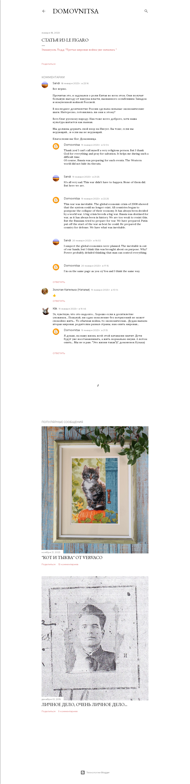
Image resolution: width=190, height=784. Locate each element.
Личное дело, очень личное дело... (84, 704)
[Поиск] (146, 10)
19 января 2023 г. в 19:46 (72, 308)
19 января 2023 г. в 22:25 (95, 198)
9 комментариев (68, 711)
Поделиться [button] (48, 63)
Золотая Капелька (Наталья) (71, 289)
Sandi (56, 83)
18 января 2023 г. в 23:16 (75, 83)
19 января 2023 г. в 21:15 (94, 330)
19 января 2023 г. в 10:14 (104, 289)
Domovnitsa (76, 11)
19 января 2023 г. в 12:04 (95, 144)
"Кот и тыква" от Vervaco (72, 557)
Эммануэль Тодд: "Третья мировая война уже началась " (79, 49)
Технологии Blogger (98, 772)
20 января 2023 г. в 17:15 (95, 265)
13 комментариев (68, 564)
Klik (55, 308)
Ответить (59, 282)
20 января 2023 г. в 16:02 (86, 240)
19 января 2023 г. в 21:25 (85, 176)
